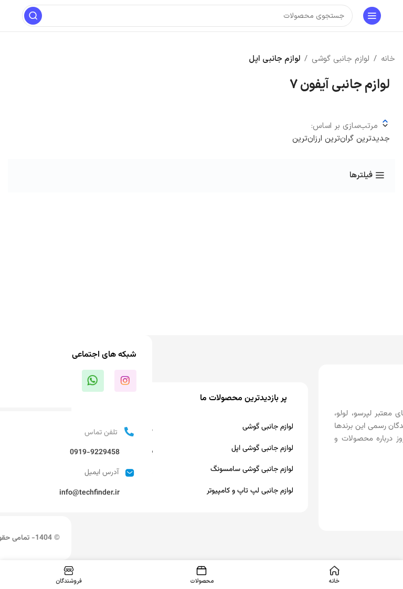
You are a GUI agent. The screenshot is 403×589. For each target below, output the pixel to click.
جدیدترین (372, 139)
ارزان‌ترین (307, 139)
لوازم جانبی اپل (274, 59)
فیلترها (361, 175)
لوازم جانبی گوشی (340, 59)
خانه (388, 59)
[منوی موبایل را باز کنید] (372, 15)
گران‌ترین (338, 139)
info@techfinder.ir (89, 493)
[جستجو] (33, 16)
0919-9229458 (95, 452)
